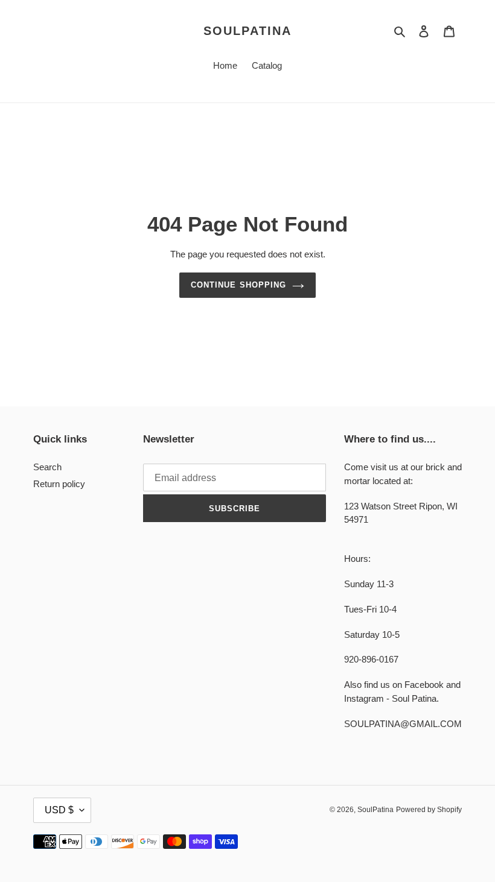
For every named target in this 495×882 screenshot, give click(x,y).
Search (47, 467)
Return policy (59, 484)
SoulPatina (247, 30)
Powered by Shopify (429, 809)
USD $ (59, 810)
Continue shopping (238, 284)
